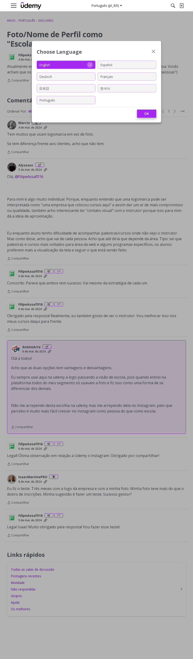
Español (106, 64)
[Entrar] (181, 5)
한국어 (105, 88)
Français (106, 76)
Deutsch (45, 76)
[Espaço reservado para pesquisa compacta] (173, 5)
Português (47, 100)
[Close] (153, 52)
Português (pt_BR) (105, 5)
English (44, 64)
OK (146, 113)
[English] (31, 6)
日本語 (44, 88)
